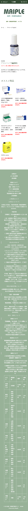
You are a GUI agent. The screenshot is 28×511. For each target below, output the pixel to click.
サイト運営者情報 (14, 189)
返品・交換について (14, 187)
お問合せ (14, 174)
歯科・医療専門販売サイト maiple (15, 506)
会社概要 (14, 178)
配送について (14, 182)
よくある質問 (14, 176)
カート (25, 2)
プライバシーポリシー (14, 191)
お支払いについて (14, 184)
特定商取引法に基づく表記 (14, 193)
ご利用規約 (14, 195)
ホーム (2, 27)
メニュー (5, 2)
